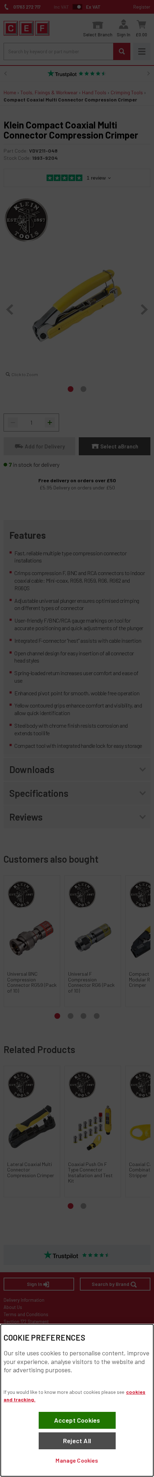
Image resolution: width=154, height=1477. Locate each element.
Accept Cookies (77, 1420)
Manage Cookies (77, 1460)
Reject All (77, 1441)
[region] (77, 1400)
